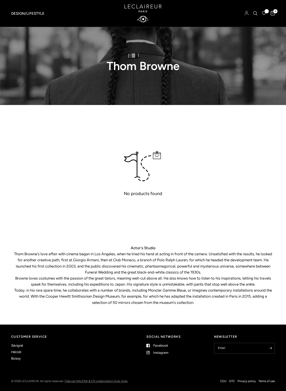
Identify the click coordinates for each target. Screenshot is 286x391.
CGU (223, 381)
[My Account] (246, 13)
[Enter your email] (270, 348)
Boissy (16, 358)
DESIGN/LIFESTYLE (27, 13)
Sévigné (17, 346)
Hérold (16, 352)
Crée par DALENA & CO (80, 381)
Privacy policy (247, 381)
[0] (271, 13)
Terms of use (267, 381)
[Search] (255, 13)
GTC (232, 381)
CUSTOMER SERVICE (29, 336)
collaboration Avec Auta (112, 381)
